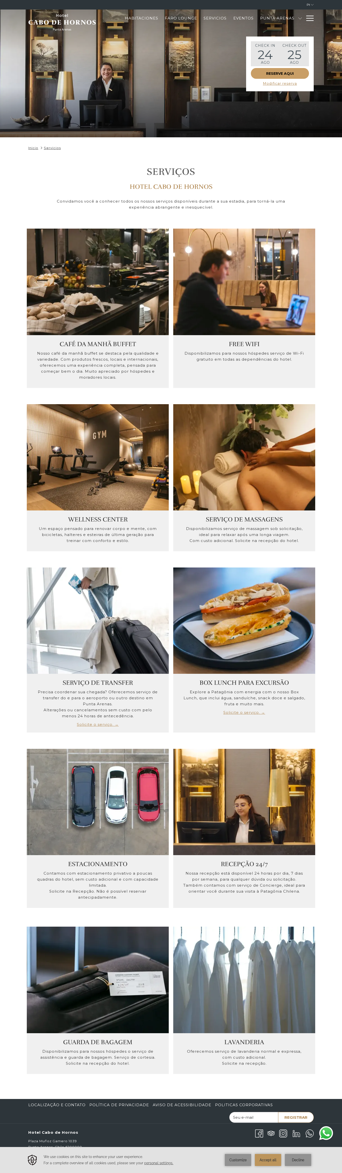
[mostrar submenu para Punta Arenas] (300, 18)
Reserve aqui (280, 73)
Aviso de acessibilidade (182, 1104)
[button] (265, 53)
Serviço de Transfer (98, 683)
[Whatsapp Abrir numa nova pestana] (310, 1133)
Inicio (33, 148)
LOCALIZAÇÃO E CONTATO (57, 1104)
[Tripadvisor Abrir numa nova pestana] (271, 1133)
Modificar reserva (280, 83)
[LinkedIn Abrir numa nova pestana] (296, 1133)
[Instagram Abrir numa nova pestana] (283, 1133)
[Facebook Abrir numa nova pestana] (259, 1133)
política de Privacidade (119, 1104)
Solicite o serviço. (102, 725)
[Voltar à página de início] (62, 25)
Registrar (295, 1117)
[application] (171, 1160)
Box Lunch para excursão (244, 683)
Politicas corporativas (244, 1104)
